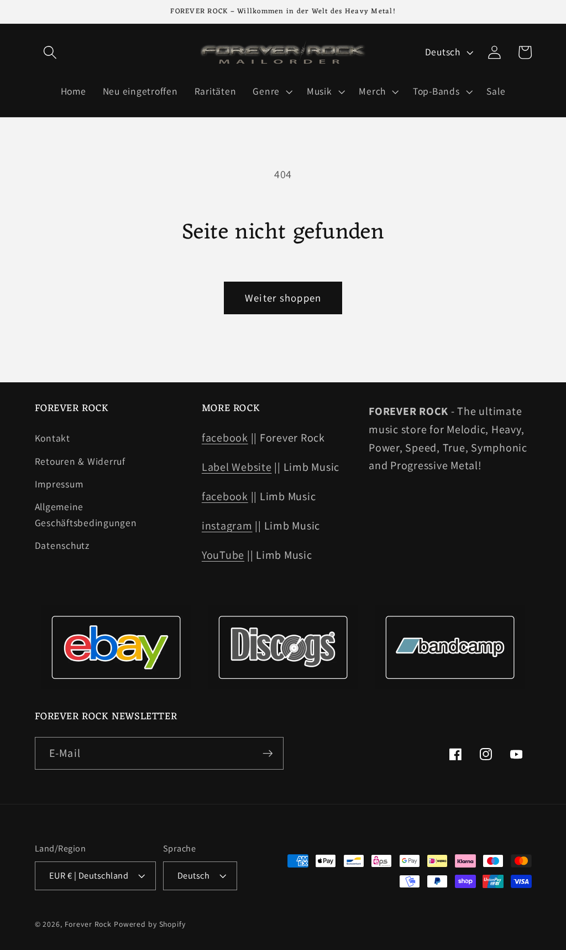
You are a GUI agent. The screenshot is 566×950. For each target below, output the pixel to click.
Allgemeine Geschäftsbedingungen (86, 514)
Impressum (59, 483)
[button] (50, 52)
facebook (225, 437)
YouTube (223, 555)
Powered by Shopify (150, 924)
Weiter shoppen (283, 297)
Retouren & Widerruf (80, 461)
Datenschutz (62, 545)
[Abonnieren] (268, 753)
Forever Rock (88, 924)
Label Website (237, 467)
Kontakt (52, 438)
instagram (227, 525)
